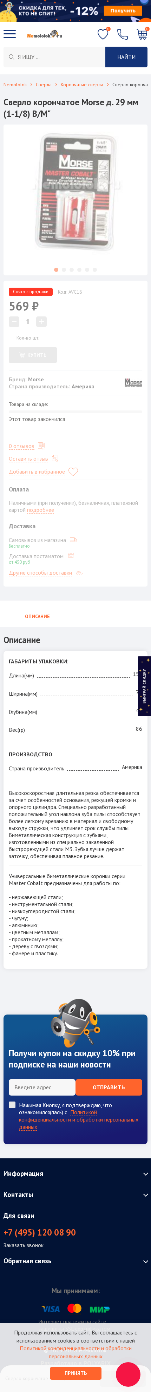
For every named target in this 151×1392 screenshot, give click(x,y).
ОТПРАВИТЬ (109, 1087)
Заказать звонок (24, 1245)
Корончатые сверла (82, 84)
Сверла (44, 84)
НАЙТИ (126, 56)
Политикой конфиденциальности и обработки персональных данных (78, 1119)
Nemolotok (15, 84)
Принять (76, 1373)
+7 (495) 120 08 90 (40, 1232)
